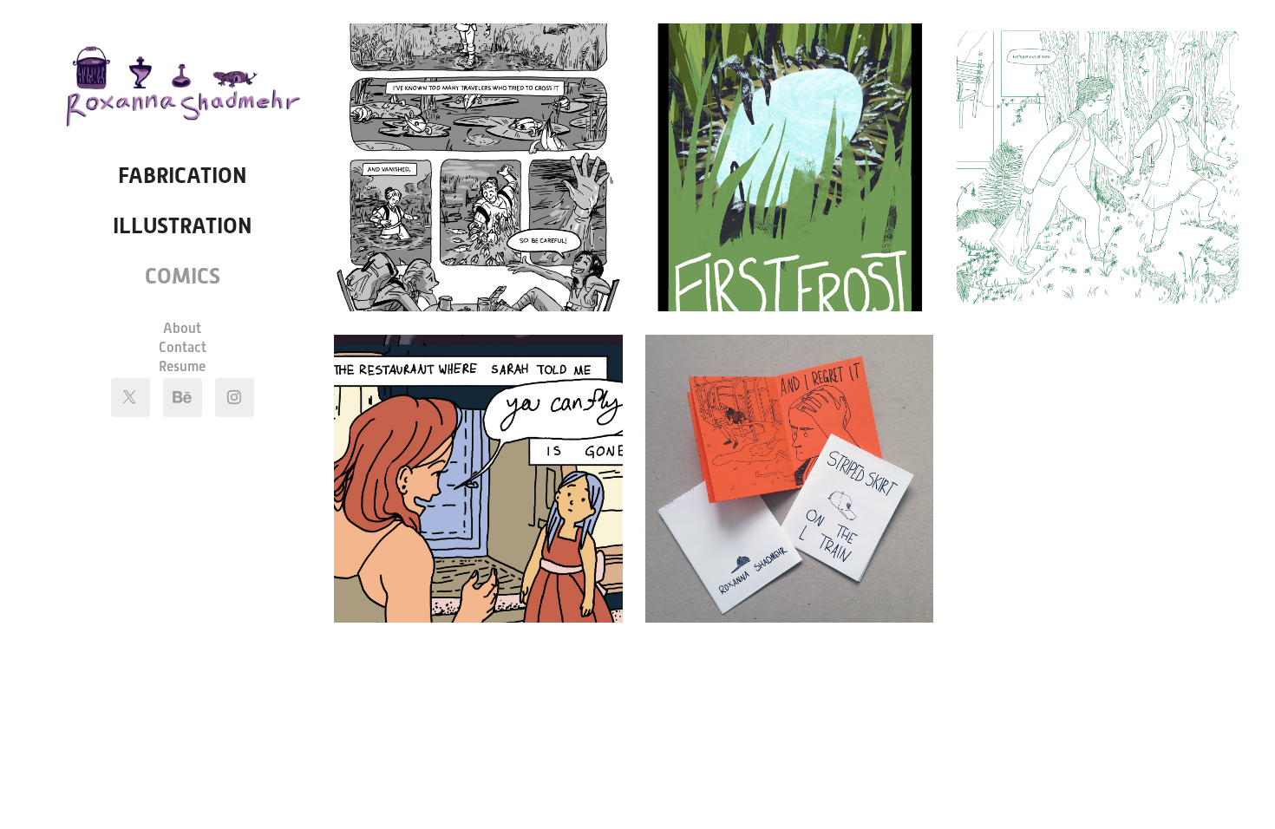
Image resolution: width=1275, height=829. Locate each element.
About (182, 328)
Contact (182, 347)
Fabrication (182, 175)
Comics (182, 276)
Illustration (182, 225)
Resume (182, 366)
